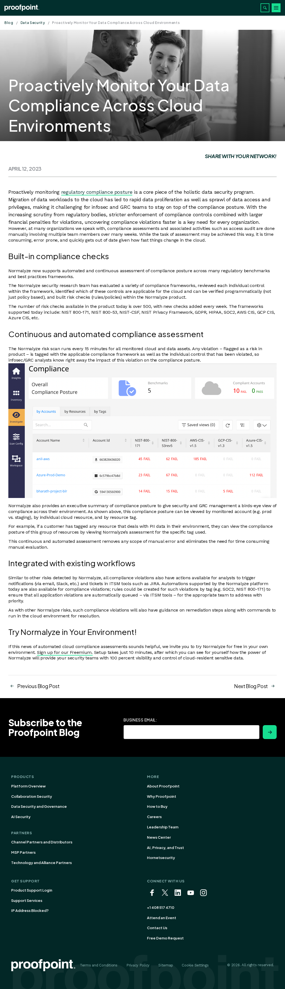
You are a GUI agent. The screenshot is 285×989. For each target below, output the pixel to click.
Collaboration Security (31, 796)
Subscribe (270, 732)
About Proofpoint (163, 786)
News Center (159, 837)
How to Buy (157, 806)
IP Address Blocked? (30, 910)
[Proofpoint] (21, 8)
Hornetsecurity (161, 857)
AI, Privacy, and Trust (165, 847)
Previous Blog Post (38, 686)
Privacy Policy (137, 965)
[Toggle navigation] (276, 7)
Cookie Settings (195, 965)
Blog (8, 23)
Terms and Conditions (98, 965)
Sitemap (165, 965)
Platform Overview (28, 786)
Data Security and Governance (39, 806)
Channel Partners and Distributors (41, 842)
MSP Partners (23, 852)
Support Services (26, 900)
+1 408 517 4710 (160, 907)
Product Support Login (31, 890)
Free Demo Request (165, 938)
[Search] (265, 7)
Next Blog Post (251, 686)
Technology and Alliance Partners (41, 862)
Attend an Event (161, 918)
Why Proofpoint (161, 796)
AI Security (21, 816)
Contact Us (157, 928)
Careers (154, 816)
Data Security (33, 23)
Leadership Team (162, 827)
